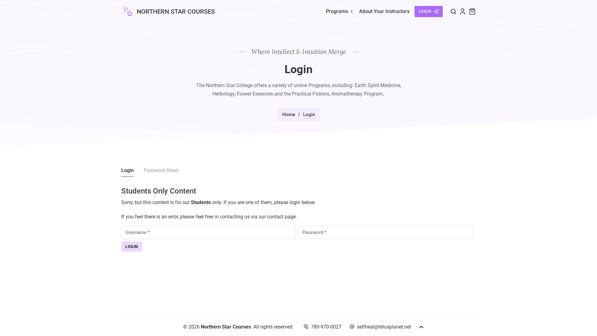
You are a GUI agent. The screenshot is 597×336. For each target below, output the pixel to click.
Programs (337, 11)
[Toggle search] (453, 11)
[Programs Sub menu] (351, 11)
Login (425, 11)
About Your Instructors (384, 11)
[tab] (127, 171)
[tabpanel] (298, 219)
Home (288, 114)
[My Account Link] (462, 11)
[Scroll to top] (421, 327)
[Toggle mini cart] (472, 11)
